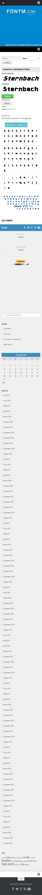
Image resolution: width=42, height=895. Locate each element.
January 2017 (8, 555)
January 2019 (8, 427)
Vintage (27, 864)
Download (7, 96)
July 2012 (7, 811)
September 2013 (9, 736)
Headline (6, 860)
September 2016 (9, 576)
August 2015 (8, 630)
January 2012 (8, 843)
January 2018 (8, 491)
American (4, 858)
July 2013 (7, 747)
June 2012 (7, 816)
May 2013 (7, 758)
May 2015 (7, 640)
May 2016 (7, 587)
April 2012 (7, 827)
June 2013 (7, 752)
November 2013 (9, 726)
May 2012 (7, 822)
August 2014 (8, 678)
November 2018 (9, 438)
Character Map (10, 125)
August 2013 (8, 742)
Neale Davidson (18, 69)
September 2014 (9, 672)
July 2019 (7, 395)
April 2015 (7, 646)
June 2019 (7, 400)
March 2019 (7, 416)
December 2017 (9, 496)
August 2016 (8, 582)
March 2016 (7, 598)
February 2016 (8, 603)
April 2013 (7, 763)
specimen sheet (21, 125)
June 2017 (7, 528)
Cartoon (16, 858)
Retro (35, 861)
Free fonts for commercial (12, 339)
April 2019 (7, 411)
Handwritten (32, 858)
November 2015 (9, 614)
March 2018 (7, 480)
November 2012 (9, 790)
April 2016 (7, 592)
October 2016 (8, 571)
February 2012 (8, 838)
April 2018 (7, 475)
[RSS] (35, 227)
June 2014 (7, 688)
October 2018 (8, 443)
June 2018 (7, 464)
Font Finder (7, 328)
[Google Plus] (31, 227)
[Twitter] (28, 227)
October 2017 (8, 507)
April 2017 (7, 539)
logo (15, 860)
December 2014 (9, 662)
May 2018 (7, 470)
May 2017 (7, 534)
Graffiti (26, 857)
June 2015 (7, 635)
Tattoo (19, 865)
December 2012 (9, 784)
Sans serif (8, 863)
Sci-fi (14, 109)
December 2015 (9, 608)
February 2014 (8, 710)
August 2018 (8, 454)
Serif (15, 864)
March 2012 (7, 832)
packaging (24, 861)
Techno (9, 109)
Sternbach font (7, 69)
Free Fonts (7, 334)
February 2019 (8, 422)
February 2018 (8, 486)
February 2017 (8, 550)
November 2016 (9, 566)
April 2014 (7, 699)
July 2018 (7, 459)
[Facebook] (24, 227)
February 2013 (8, 774)
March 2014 (7, 704)
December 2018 (9, 432)
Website (27, 69)
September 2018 (9, 448)
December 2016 (9, 560)
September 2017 (9, 512)
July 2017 (7, 523)
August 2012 (8, 806)
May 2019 (7, 406)
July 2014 (7, 683)
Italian (12, 861)
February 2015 (8, 656)
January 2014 (8, 715)
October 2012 (8, 795)
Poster (30, 860)
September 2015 (9, 624)
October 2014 (8, 667)
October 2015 (8, 619)
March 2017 (7, 544)
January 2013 (8, 779)
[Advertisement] (21, 31)
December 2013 (9, 720)
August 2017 (8, 518)
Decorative (21, 858)
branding (12, 857)
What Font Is (8, 344)
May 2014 (7, 694)
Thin (22, 864)
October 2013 (8, 731)
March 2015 (7, 651)
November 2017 (9, 502)
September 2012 (9, 800)
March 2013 (7, 768)
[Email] (39, 227)
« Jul (3, 382)
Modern (20, 861)
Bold (8, 857)
